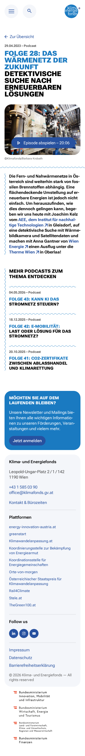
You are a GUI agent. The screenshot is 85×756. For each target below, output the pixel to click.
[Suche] (29, 11)
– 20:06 (47, 142)
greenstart (17, 534)
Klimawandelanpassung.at (30, 541)
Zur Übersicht (21, 36)
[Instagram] (23, 633)
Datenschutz (20, 657)
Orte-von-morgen (23, 572)
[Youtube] (34, 633)
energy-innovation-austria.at (32, 527)
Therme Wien (22, 252)
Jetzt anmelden (27, 440)
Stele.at (15, 598)
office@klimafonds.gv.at (31, 492)
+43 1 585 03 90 (23, 487)
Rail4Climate (19, 591)
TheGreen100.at (22, 605)
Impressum (19, 650)
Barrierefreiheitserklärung (32, 665)
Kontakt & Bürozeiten (28, 502)
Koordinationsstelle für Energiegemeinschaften (28, 562)
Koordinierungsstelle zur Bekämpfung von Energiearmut (39, 550)
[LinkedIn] (13, 633)
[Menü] (11, 11)
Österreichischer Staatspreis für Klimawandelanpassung (35, 581)
